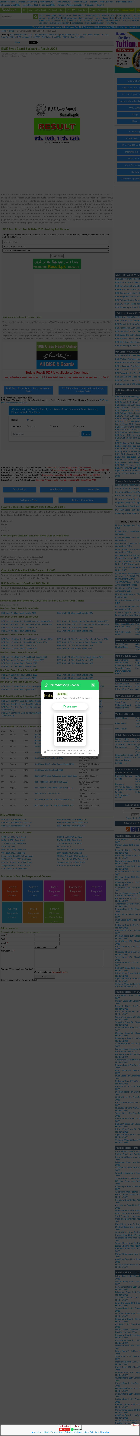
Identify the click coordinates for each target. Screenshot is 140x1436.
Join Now (72, 707)
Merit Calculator (92, 1432)
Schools (68, 1432)
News (46, 1432)
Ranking (105, 1432)
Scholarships (57, 1432)
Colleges (78, 1432)
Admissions (36, 1432)
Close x (135, 1425)
